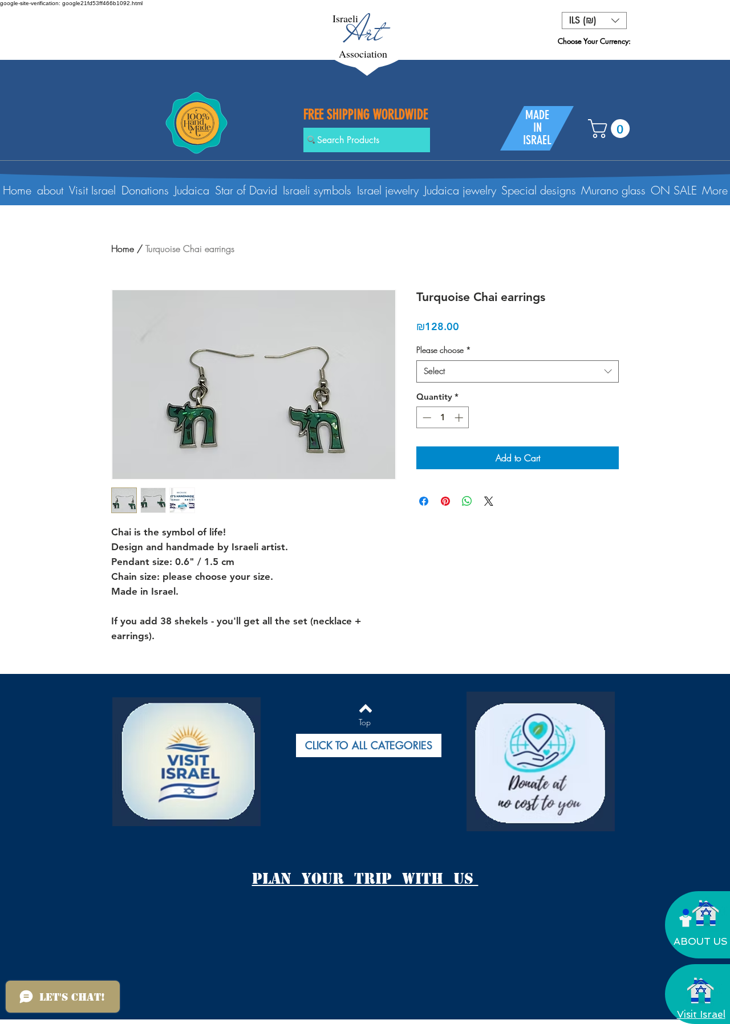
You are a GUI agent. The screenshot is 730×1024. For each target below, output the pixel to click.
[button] (594, 20)
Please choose (443, 349)
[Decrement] (425, 417)
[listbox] (594, 20)
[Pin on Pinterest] (445, 501)
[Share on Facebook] (424, 501)
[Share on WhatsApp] (467, 501)
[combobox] (517, 371)
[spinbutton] (442, 417)
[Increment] (460, 417)
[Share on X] (489, 501)
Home (122, 248)
